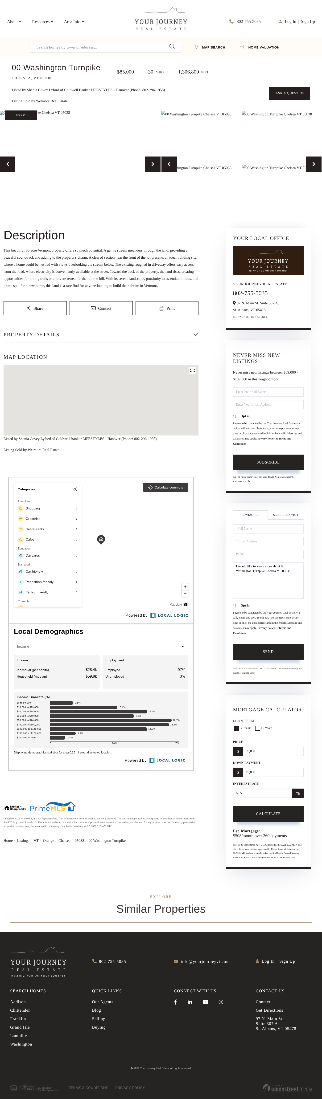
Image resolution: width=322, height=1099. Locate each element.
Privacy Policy (266, 438)
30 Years (245, 728)
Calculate (268, 814)
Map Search (213, 47)
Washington (21, 1044)
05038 (79, 841)
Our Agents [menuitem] (102, 1001)
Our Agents (259, 317)
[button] (172, 47)
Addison (18, 1001)
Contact (263, 1001)
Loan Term (243, 721)
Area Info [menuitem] (72, 21)
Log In (290, 21)
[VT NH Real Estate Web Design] (287, 1088)
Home (8, 841)
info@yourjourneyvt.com (205, 961)
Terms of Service (241, 673)
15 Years (266, 728)
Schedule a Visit (285, 515)
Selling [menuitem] (98, 1018)
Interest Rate (246, 784)
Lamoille (18, 1035)
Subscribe (268, 462)
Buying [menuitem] (99, 1027)
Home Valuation (263, 47)
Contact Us (241, 317)
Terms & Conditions (88, 1088)
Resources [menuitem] (41, 21)
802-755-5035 (248, 21)
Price (238, 742)
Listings (23, 841)
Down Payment (246, 763)
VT (36, 841)
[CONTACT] (289, 93)
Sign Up (308, 21)
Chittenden (20, 1010)
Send (268, 652)
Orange (48, 841)
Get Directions (269, 1010)
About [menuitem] (12, 21)
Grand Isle (20, 1027)
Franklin (18, 1018)
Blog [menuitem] (96, 1010)
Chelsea (64, 841)
